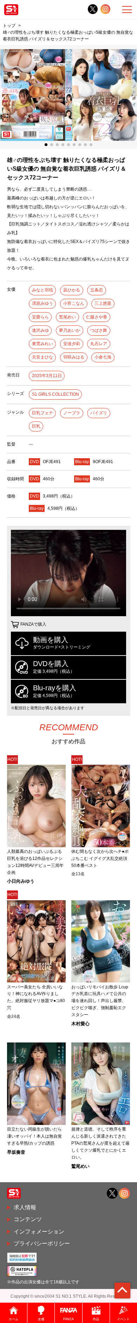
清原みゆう (42, 303)
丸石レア (98, 343)
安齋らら (40, 317)
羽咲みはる (73, 357)
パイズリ (98, 412)
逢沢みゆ (40, 330)
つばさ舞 (98, 330)
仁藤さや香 (96, 317)
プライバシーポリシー (42, 1243)
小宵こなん (73, 303)
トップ (9, 25)
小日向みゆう (20, 881)
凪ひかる (71, 290)
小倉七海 (102, 357)
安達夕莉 (71, 343)
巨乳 (36, 426)
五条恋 (96, 290)
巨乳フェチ (42, 412)
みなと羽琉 (42, 290)
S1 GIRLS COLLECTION (55, 394)
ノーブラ (71, 412)
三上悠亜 (102, 303)
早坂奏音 (16, 1152)
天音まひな (42, 357)
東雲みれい (42, 343)
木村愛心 (80, 1023)
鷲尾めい (67, 317)
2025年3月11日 (47, 375)
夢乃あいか (69, 330)
